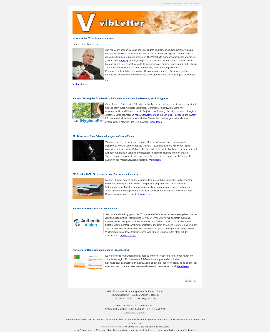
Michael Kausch (80, 84)
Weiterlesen (155, 159)
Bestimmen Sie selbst (112, 326)
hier (195, 330)
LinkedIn (168, 114)
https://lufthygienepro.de (147, 114)
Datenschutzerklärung (135, 312)
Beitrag (124, 60)
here (199, 3)
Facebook (179, 114)
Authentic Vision (128, 235)
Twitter (192, 114)
